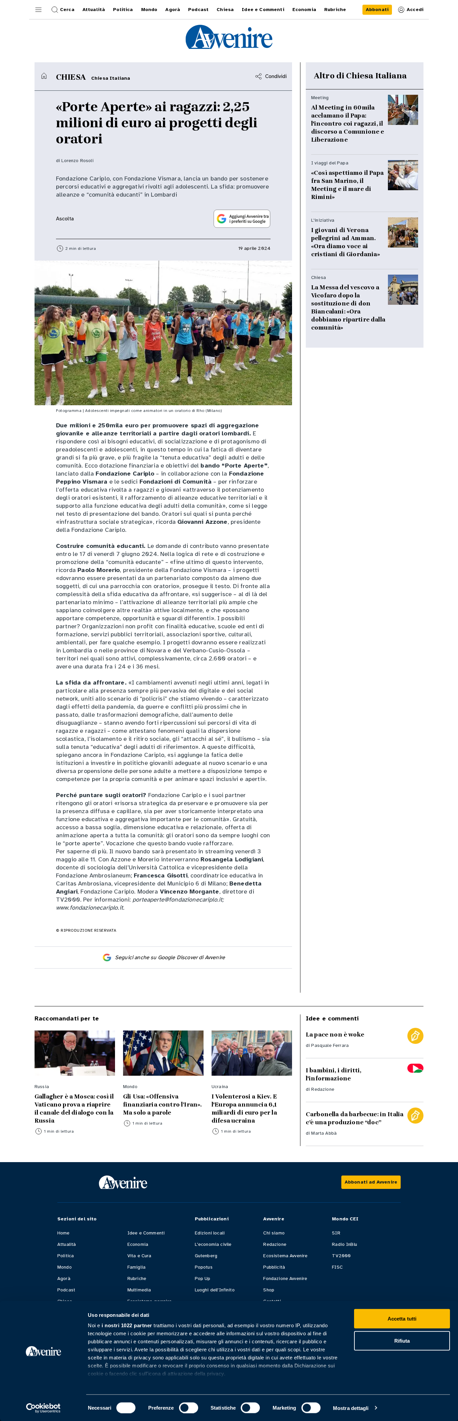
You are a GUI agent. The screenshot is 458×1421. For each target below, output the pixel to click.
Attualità (66, 1244)
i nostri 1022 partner (127, 1325)
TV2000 (341, 1256)
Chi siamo (273, 1233)
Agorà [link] (172, 9)
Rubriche (136, 1278)
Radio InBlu (344, 1244)
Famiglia (136, 1267)
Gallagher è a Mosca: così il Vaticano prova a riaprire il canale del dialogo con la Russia (74, 1108)
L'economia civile (213, 1244)
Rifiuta (402, 1340)
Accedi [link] (415, 9)
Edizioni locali (210, 1233)
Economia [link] (304, 9)
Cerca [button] (67, 9)
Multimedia (139, 1290)
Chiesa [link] (225, 9)
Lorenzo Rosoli (77, 160)
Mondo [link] (149, 9)
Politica (65, 1256)
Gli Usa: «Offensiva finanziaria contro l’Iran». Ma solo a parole (162, 1104)
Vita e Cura (139, 1256)
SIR (336, 1233)
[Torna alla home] (44, 76)
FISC (337, 1267)
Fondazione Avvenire (285, 1278)
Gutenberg (206, 1256)
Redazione (322, 1089)
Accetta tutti (402, 1319)
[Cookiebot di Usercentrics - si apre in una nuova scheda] (43, 1408)
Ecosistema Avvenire (285, 1256)
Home (63, 1233)
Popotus (204, 1267)
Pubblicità (274, 1267)
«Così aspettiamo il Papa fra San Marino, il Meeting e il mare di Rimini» (347, 185)
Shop (268, 1290)
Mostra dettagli (351, 1408)
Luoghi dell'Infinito (215, 1290)
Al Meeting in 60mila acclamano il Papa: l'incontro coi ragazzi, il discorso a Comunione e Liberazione (347, 123)
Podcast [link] (198, 9)
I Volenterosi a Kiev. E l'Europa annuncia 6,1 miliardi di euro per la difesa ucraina (244, 1108)
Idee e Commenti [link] (263, 9)
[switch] (188, 1407)
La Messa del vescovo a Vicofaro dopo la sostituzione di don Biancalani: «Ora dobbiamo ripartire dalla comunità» (348, 307)
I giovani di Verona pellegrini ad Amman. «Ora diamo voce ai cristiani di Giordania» (345, 242)
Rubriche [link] (335, 9)
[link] (377, 10)
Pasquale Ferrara (330, 1045)
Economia (137, 1244)
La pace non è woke (335, 1034)
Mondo (64, 1267)
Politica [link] (123, 9)
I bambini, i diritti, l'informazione (333, 1074)
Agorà (63, 1278)
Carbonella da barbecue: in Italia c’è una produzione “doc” (354, 1118)
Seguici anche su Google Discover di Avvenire (170, 957)
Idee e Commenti (146, 1233)
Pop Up (203, 1278)
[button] (39, 10)
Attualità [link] (93, 9)
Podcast (66, 1290)
